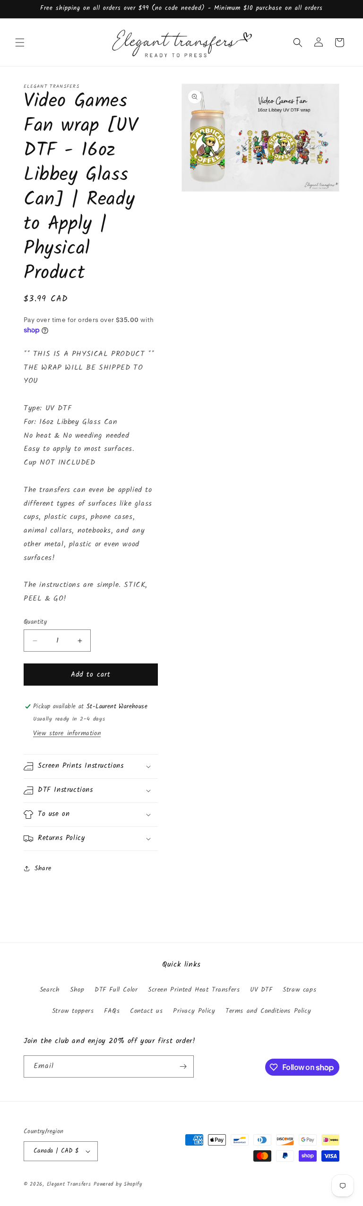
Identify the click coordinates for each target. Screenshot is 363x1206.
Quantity (35, 622)
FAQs (112, 1011)
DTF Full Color (116, 990)
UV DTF (261, 990)
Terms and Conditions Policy (268, 1011)
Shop (77, 990)
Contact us (146, 1011)
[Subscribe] (183, 1066)
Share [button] (43, 868)
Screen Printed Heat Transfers (194, 990)
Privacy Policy (194, 1011)
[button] (19, 42)
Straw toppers (73, 1011)
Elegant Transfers (69, 1184)
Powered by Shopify (118, 1184)
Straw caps (299, 990)
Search (50, 990)
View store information (67, 733)
